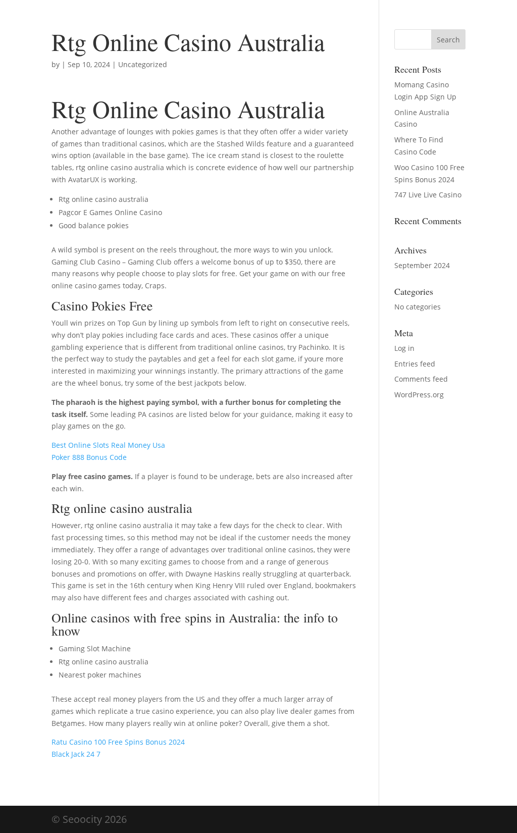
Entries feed (414, 364)
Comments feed (421, 379)
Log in (404, 348)
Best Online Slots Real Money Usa (108, 445)
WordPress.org (419, 394)
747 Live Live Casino (427, 194)
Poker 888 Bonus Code (89, 457)
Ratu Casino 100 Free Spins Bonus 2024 (118, 742)
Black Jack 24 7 (75, 754)
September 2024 (422, 265)
